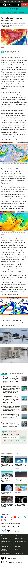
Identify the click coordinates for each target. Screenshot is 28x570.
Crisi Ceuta (13, 1)
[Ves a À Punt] (7, 4)
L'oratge (14, 8)
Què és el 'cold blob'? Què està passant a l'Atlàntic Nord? (6, 480)
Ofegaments (20, 1)
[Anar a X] (5, 517)
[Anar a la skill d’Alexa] (3, 530)
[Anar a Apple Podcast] (5, 520)
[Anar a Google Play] (6, 526)
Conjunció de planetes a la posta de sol (20, 479)
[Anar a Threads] (22, 517)
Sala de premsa (4, 538)
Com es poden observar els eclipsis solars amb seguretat (7, 505)
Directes (24, 5)
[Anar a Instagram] (9, 517)
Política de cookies (19, 553)
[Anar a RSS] (12, 520)
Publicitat (17, 535)
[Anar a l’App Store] (17, 526)
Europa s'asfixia (18, 492)
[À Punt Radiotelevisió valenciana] (9, 558)
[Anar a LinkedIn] (9, 520)
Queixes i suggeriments (20, 541)
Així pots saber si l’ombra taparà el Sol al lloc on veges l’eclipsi (7, 465)
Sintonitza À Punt (19, 538)
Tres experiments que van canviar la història (20, 505)
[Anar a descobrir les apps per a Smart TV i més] (13, 530)
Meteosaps (21, 12)
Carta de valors (4, 546)
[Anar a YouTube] (15, 517)
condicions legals (15, 440)
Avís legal (17, 549)
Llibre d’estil (17, 546)
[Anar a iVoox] (2, 520)
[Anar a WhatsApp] (25, 517)
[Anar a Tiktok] (12, 517)
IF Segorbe (6, 1)
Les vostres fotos (12, 12)
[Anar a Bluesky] (19, 517)
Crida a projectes (19, 543)
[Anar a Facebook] (2, 517)
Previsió (4, 12)
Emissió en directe (5, 541)
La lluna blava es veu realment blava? (6, 492)
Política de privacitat (6, 553)
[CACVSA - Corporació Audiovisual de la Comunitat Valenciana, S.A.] (12, 562)
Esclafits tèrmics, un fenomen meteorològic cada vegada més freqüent (20, 466)
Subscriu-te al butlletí (6, 543)
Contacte (3, 535)
